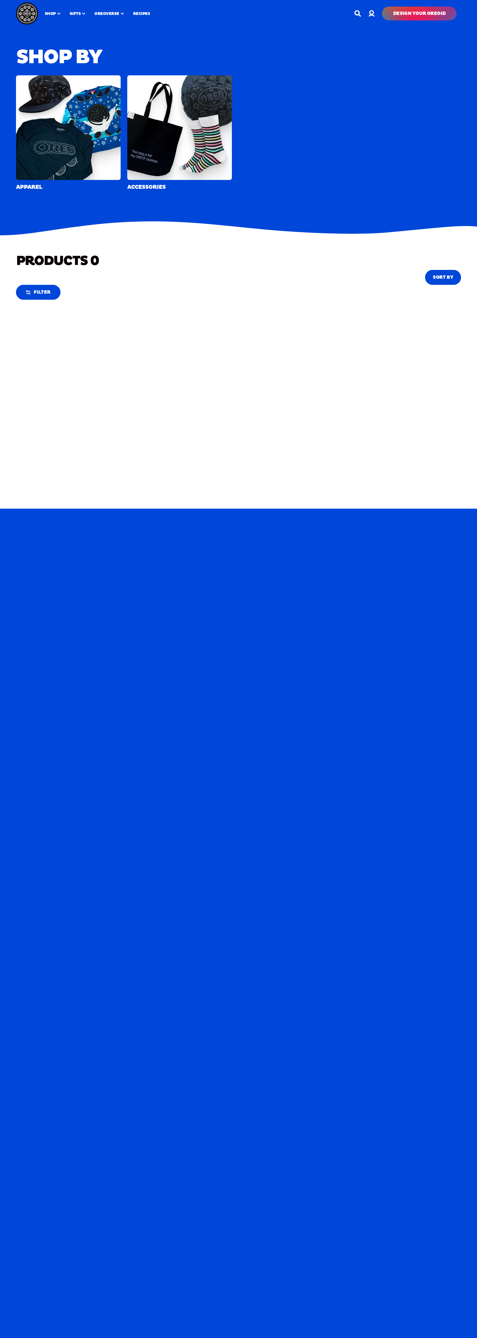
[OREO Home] (27, 13)
